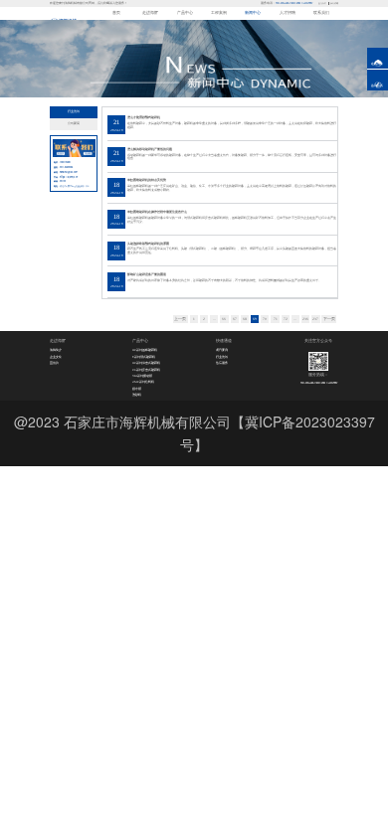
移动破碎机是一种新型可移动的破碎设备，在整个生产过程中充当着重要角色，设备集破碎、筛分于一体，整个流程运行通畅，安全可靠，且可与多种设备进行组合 (231, 157)
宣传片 (54, 363)
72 (286, 319)
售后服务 (222, 363)
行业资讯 (74, 111)
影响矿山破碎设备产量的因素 (146, 274)
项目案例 (222, 350)
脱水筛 (136, 389)
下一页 (329, 319)
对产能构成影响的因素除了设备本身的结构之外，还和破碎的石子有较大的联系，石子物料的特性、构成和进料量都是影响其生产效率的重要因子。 (224, 280)
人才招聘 (287, 13)
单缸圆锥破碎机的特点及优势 (146, 180)
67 (235, 319)
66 (224, 319)
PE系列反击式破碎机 (146, 370)
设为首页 (322, 3)
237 (315, 319)
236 (305, 319)
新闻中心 (253, 13)
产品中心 (185, 13)
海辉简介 (56, 350)
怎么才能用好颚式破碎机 (143, 117)
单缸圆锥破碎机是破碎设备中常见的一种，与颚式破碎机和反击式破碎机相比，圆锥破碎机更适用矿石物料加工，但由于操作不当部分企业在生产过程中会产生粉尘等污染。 (231, 220)
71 (276, 319)
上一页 (180, 319)
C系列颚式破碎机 (143, 357)
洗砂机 (136, 395)
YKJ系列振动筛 (142, 376)
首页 (116, 13)
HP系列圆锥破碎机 (144, 350)
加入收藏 (334, 3)
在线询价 (377, 64)
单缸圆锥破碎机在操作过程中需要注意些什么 (157, 212)
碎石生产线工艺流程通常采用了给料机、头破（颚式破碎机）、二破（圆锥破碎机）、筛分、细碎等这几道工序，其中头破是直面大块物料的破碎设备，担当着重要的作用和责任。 (231, 250)
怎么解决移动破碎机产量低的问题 (149, 149)
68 (245, 319)
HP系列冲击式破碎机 (146, 363)
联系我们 (321, 13)
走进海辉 (150, 13)
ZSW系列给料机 (143, 382)
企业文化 (56, 357)
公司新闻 (74, 123)
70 (265, 319)
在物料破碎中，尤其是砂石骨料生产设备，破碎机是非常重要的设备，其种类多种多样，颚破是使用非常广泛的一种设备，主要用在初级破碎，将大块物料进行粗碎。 (231, 125)
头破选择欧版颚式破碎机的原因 (148, 244)
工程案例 (219, 13)
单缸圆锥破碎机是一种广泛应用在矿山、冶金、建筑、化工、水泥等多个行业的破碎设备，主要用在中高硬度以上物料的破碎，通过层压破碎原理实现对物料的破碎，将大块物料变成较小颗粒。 (231, 188)
